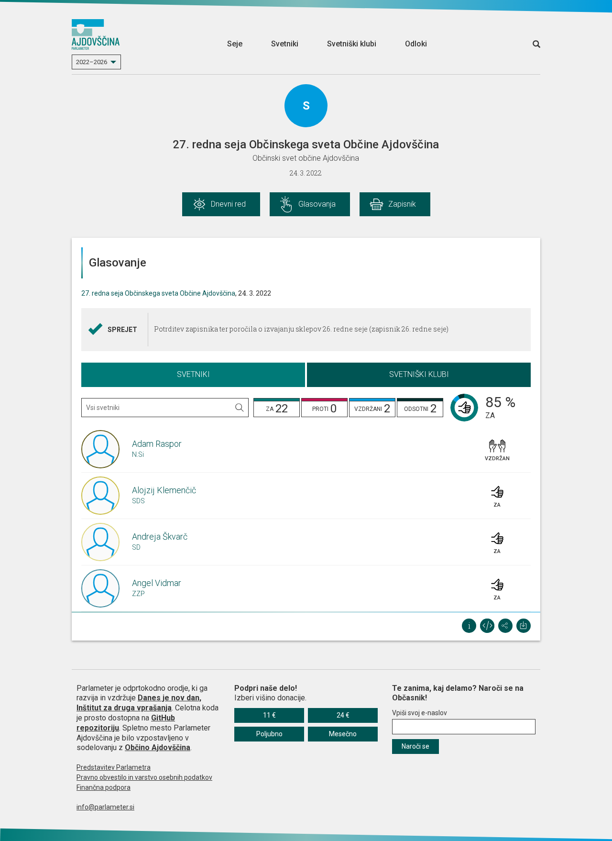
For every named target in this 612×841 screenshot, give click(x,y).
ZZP (138, 594)
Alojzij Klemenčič (164, 490)
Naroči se (415, 746)
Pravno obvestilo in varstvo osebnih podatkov (144, 777)
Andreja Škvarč (159, 536)
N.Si (138, 454)
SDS (138, 501)
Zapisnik (402, 204)
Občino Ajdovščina (157, 747)
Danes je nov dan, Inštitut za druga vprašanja (138, 702)
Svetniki (284, 43)
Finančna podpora (103, 787)
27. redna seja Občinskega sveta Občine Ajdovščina (158, 293)
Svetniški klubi (351, 43)
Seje (234, 43)
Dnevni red (228, 204)
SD (136, 547)
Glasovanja (317, 204)
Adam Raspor (157, 444)
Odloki (416, 43)
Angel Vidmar (156, 583)
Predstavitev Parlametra (113, 767)
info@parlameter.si (105, 807)
